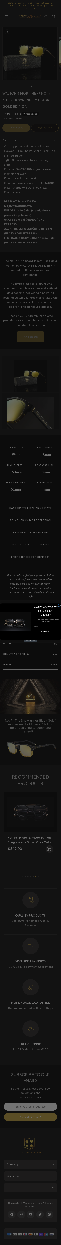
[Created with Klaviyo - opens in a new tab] (30, 641)
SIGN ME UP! (45, 631)
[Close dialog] (59, 605)
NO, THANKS (45, 635)
